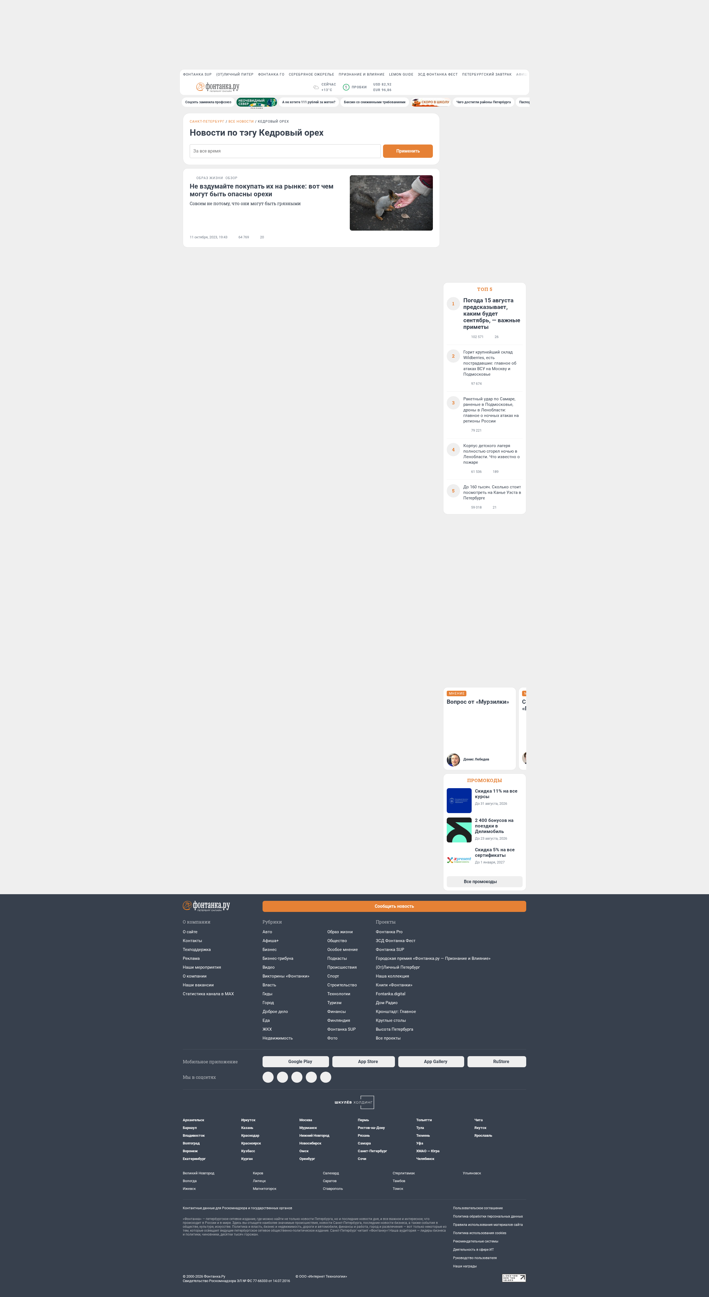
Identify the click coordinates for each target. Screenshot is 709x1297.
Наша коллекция (392, 976)
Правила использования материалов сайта (488, 1225)
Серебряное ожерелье (311, 74)
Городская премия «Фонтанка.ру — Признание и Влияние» (433, 958)
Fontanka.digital (390, 993)
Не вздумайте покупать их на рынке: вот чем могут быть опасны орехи (261, 190)
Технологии (338, 993)
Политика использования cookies (479, 1233)
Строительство (342, 985)
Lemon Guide (401, 74)
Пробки (356, 87)
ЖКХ (267, 1029)
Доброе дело (275, 1011)
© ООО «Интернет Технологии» (321, 1276)
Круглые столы (391, 1020)
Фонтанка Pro (389, 931)
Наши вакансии (198, 985)
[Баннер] (256, 102)
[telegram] (282, 1077)
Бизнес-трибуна (278, 958)
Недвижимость (278, 1038)
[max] (268, 1077)
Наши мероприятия (202, 967)
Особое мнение (342, 949)
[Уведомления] (509, 87)
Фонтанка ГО (271, 74)
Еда (266, 1020)
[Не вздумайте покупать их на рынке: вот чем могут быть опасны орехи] (391, 203)
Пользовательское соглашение (478, 1208)
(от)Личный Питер (235, 74)
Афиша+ (271, 940)
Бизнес (270, 949)
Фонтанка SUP (197, 74)
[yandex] (325, 1077)
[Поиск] (496, 87)
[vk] (296, 1077)
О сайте (190, 931)
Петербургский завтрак (487, 74)
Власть (269, 985)
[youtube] (311, 1077)
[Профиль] (522, 87)
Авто (267, 931)
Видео (269, 967)
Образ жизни (340, 931)
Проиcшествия (342, 967)
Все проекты (388, 1038)
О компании (195, 976)
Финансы (336, 1011)
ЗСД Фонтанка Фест (438, 74)
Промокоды (484, 780)
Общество (337, 940)
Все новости (241, 121)
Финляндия (338, 1020)
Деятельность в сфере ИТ (473, 1250)
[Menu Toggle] (186, 87)
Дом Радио (387, 1002)
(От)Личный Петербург (398, 967)
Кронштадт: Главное (396, 1011)
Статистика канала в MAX (208, 993)
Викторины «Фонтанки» (286, 976)
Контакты (192, 940)
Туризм (334, 1002)
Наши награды (465, 1266)
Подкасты (337, 958)
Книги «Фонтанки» (394, 985)
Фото (332, 1038)
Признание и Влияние (362, 74)
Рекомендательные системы (475, 1241)
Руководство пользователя (475, 1258)
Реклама (191, 958)
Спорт (333, 976)
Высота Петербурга (394, 1029)
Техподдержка (197, 949)
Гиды (268, 993)
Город (268, 1002)
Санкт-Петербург (207, 121)
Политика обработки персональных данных (488, 1216)
